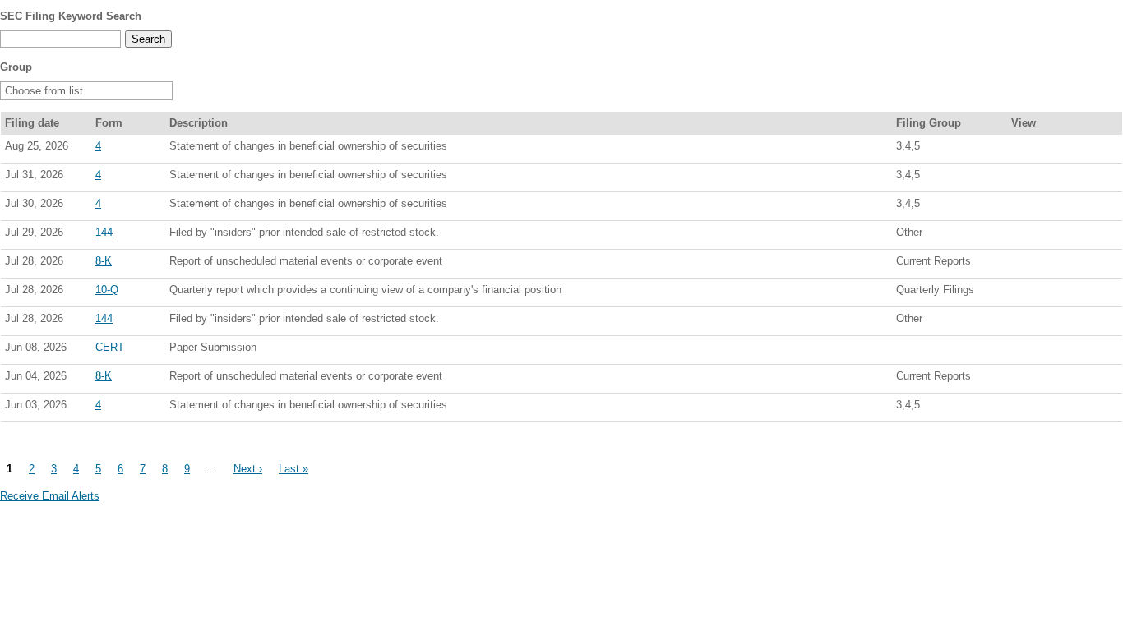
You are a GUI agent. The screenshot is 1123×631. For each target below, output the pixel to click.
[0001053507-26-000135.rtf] (1038, 207)
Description (198, 123)
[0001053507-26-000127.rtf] (1038, 380)
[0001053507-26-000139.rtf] (1038, 149)
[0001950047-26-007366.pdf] (1020, 322)
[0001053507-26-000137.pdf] (1020, 178)
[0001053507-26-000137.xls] (1056, 178)
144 (104, 232)
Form (108, 123)
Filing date (32, 123)
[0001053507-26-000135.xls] (1056, 207)
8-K (103, 261)
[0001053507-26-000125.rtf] (1038, 408)
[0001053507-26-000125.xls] (1056, 408)
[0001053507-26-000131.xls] (1056, 265)
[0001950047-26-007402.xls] (1056, 236)
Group (16, 67)
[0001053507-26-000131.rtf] (1038, 265)
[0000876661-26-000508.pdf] (1020, 351)
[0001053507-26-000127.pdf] (1020, 380)
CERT (109, 347)
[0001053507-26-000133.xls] (1056, 293)
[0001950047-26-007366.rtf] (1038, 322)
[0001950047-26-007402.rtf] (1038, 236)
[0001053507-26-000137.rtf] (1038, 178)
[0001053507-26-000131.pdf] (1020, 265)
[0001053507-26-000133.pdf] (1020, 293)
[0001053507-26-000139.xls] (1056, 149)
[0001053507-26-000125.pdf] (1020, 408)
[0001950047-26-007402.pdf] (1020, 236)
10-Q (106, 289)
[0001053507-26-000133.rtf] (1038, 293)
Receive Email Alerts (49, 496)
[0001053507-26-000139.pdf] (1020, 149)
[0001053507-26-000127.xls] (1056, 380)
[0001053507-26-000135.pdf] (1020, 207)
